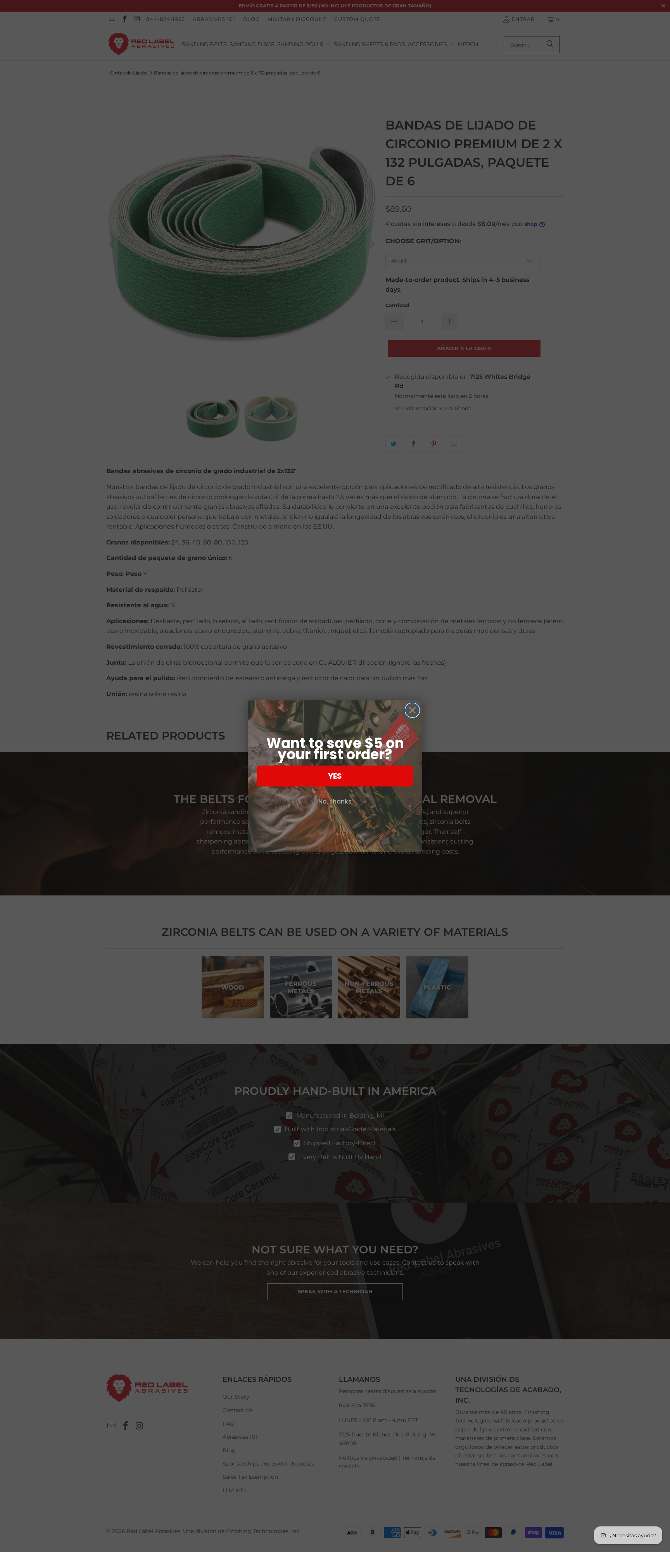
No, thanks (335, 801)
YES (335, 776)
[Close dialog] (412, 710)
